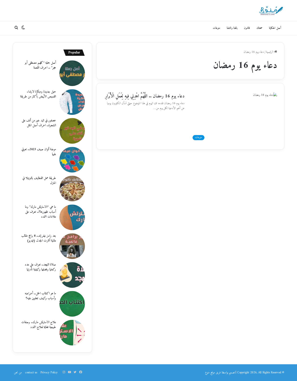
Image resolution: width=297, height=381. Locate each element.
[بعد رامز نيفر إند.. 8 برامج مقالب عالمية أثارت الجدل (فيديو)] (72, 246)
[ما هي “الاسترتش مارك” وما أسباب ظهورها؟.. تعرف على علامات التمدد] (72, 217)
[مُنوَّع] (271, 10)
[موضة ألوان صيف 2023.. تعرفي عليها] (72, 159)
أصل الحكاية (275, 28)
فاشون (247, 28)
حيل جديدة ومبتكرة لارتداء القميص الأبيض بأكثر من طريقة (38, 94)
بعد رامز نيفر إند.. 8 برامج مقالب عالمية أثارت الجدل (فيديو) (38, 238)
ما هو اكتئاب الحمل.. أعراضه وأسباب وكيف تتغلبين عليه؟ (40, 296)
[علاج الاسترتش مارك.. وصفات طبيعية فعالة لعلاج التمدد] (72, 332)
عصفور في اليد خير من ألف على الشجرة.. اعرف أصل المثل (39, 123)
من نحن (18, 372)
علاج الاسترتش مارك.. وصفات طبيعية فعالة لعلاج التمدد (38, 324)
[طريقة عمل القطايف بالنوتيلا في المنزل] (72, 188)
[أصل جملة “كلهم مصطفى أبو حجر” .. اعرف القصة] (72, 73)
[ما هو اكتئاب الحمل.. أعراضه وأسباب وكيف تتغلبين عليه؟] (72, 304)
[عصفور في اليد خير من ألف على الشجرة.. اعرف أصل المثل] (72, 131)
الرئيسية (270, 52)
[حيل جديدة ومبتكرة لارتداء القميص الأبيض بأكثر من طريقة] (72, 102)
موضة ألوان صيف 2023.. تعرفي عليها (38, 151)
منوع (207, 372)
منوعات (216, 28)
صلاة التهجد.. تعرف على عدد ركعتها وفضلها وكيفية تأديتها (40, 267)
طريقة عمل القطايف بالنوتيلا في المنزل (39, 180)
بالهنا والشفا (232, 28)
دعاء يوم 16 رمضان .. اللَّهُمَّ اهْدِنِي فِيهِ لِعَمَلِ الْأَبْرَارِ (144, 96)
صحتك (259, 28)
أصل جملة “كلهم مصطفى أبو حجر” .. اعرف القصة (40, 65)
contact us (31, 372)
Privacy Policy (49, 372)
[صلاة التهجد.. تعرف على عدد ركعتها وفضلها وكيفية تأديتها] (72, 275)
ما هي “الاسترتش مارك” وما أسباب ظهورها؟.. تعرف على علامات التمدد (40, 212)
